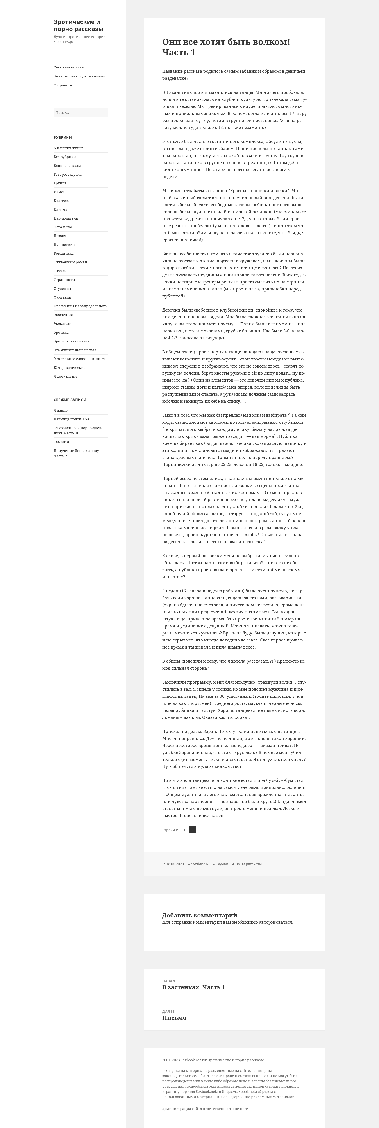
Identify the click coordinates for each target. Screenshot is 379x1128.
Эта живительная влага (75, 350)
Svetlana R (199, 863)
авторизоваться (275, 922)
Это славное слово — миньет (79, 358)
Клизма (60, 209)
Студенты (62, 288)
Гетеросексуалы (68, 174)
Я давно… (62, 410)
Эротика (61, 332)
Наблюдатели (66, 218)
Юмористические (70, 367)
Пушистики (64, 244)
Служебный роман (70, 262)
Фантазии (62, 297)
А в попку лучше (69, 148)
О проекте (63, 85)
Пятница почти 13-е (71, 419)
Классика (62, 200)
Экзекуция (63, 314)
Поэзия (60, 235)
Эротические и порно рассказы (78, 25)
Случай (60, 270)
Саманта (61, 442)
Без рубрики (65, 156)
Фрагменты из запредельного (80, 306)
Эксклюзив (64, 323)
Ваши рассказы (67, 165)
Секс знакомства (69, 67)
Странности (64, 279)
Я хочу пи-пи (65, 376)
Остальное (63, 227)
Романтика (64, 253)
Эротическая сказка (71, 341)
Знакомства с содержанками (79, 76)
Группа (60, 183)
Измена (61, 191)
